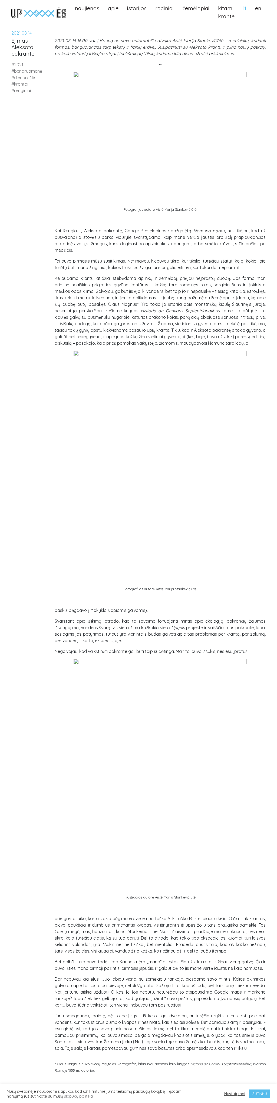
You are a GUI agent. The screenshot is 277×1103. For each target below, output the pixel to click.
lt (244, 8)
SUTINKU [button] (259, 1093)
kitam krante (226, 12)
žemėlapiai (195, 8)
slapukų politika (78, 1096)
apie (113, 8)
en (258, 8)
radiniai (164, 8)
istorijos (137, 8)
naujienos (87, 8)
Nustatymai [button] (234, 1093)
